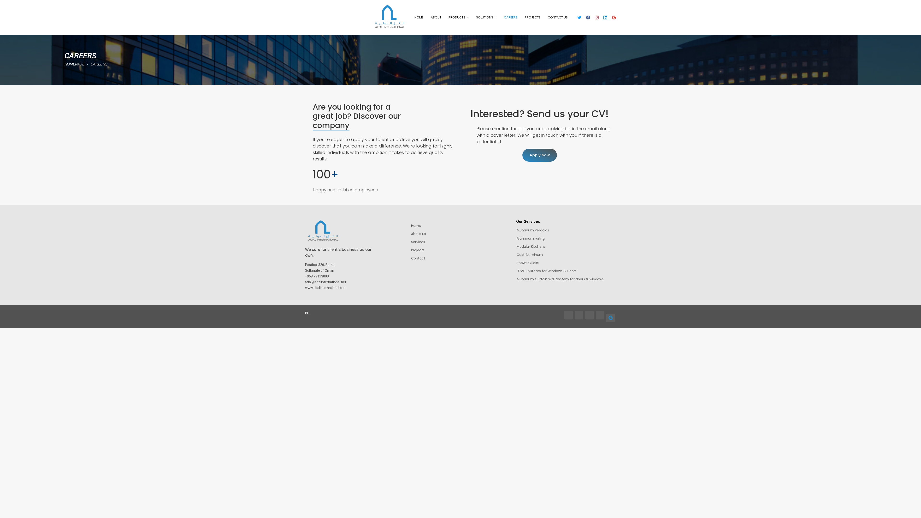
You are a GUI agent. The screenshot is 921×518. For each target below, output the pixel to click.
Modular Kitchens (531, 246)
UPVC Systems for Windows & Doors (547, 271)
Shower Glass (528, 263)
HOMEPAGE (75, 64)
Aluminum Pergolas (533, 230)
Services (418, 242)
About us (418, 233)
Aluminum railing (531, 238)
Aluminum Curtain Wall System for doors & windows (560, 279)
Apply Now (540, 155)
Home (419, 17)
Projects (533, 17)
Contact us (558, 17)
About (436, 17)
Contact (418, 258)
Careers (511, 17)
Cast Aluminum (530, 254)
